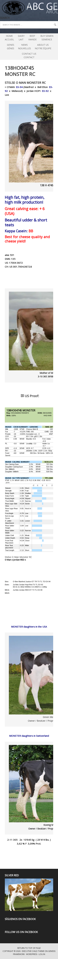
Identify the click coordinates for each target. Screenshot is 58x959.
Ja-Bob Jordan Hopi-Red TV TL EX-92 (28, 585)
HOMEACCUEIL (9, 37)
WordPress (31, 954)
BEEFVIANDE (32, 37)
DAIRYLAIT (20, 37)
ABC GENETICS (0, 8)
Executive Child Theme (33, 951)
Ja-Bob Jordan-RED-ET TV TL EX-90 (27, 590)
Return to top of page (29, 948)
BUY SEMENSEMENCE (46, 37)
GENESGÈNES (10, 46)
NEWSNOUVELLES (24, 46)
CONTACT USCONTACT (29, 55)
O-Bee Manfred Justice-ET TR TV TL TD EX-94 (31, 581)
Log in (42, 954)
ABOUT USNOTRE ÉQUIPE (42, 46)
